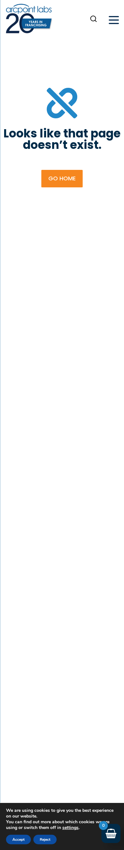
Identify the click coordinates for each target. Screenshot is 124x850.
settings (70, 828)
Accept (18, 839)
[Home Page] (29, 20)
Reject (45, 839)
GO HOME (62, 178)
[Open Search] (93, 19)
